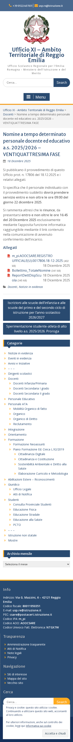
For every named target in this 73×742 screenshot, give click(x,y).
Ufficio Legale (22, 489)
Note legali (14, 653)
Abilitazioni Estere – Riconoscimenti (31, 479)
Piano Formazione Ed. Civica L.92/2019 (38, 449)
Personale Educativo (21, 399)
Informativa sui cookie (38, 726)
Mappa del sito (17, 678)
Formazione (16, 440)
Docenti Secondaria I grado (31, 388)
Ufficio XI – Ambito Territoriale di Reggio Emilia (36, 55)
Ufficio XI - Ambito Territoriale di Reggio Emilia (33, 110)
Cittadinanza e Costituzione (36, 459)
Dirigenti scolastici (20, 373)
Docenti (8, 114)
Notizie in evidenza (31, 287)
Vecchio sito (15, 683)
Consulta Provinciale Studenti (32, 504)
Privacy (12, 657)
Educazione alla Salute (27, 520)
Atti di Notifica (22, 494)
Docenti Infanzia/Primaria (30, 383)
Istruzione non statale (22, 535)
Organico (19, 414)
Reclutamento (22, 424)
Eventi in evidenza (19, 358)
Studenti (13, 500)
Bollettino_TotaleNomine (31, 270)
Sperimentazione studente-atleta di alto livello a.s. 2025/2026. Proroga (36, 328)
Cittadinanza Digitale (31, 454)
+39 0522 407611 (22, 5)
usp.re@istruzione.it (51, 5)
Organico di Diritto (25, 419)
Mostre (13, 540)
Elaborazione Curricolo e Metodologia (43, 473)
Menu (40, 97)
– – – (11, 368)
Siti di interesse (17, 674)
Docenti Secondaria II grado (31, 393)
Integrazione (16, 429)
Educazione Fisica (24, 509)
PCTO (17, 525)
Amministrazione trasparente (26, 644)
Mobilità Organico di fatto (30, 409)
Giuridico (13, 484)
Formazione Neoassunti (29, 444)
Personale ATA (18, 404)
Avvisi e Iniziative (19, 363)
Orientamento (17, 434)
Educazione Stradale (26, 514)
